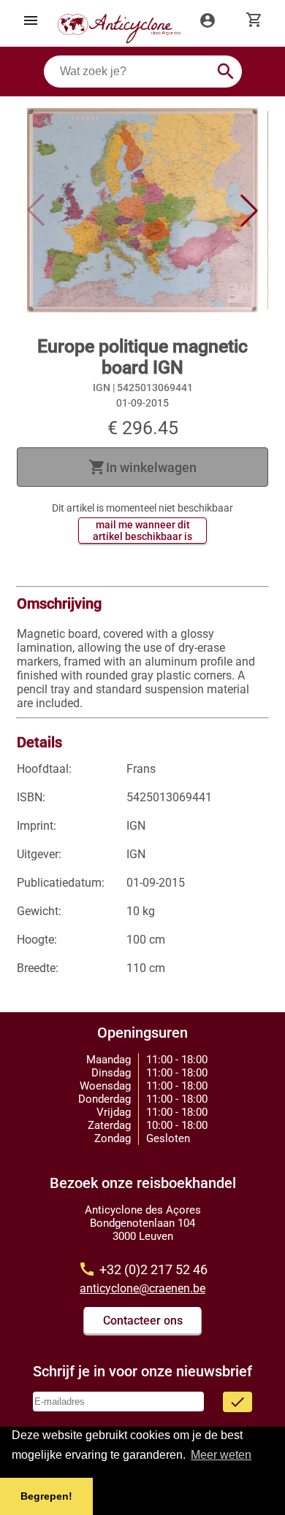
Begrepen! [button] (46, 1496)
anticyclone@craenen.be (142, 1288)
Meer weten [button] (221, 1455)
